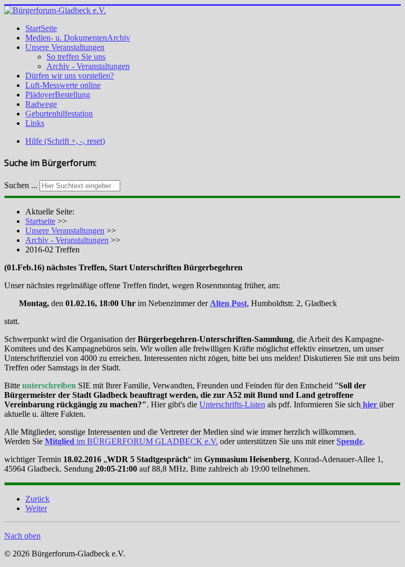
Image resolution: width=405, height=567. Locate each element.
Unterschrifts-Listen (232, 404)
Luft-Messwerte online (63, 85)
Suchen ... (20, 185)
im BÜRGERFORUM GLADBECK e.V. (131, 441)
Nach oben (22, 535)
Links (34, 123)
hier (370, 404)
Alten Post (228, 303)
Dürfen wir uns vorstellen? (69, 75)
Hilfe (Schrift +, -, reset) (65, 140)
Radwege (41, 104)
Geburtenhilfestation (59, 113)
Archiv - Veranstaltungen (88, 66)
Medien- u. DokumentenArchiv (77, 37)
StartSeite (41, 28)
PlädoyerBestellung (57, 94)
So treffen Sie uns (75, 56)
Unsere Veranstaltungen (64, 47)
